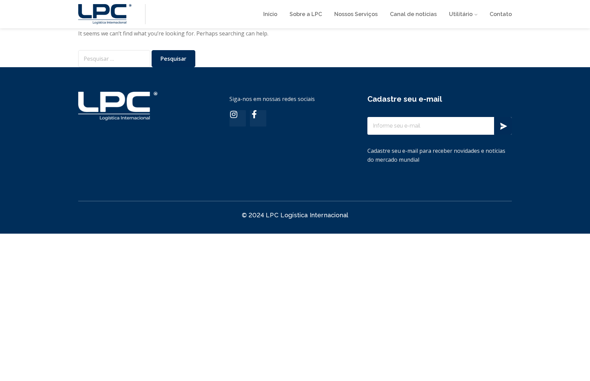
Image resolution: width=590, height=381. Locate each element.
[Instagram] (237, 118)
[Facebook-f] (258, 118)
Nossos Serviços (356, 14)
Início (270, 14)
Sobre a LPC (306, 14)
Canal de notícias (413, 14)
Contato (501, 14)
